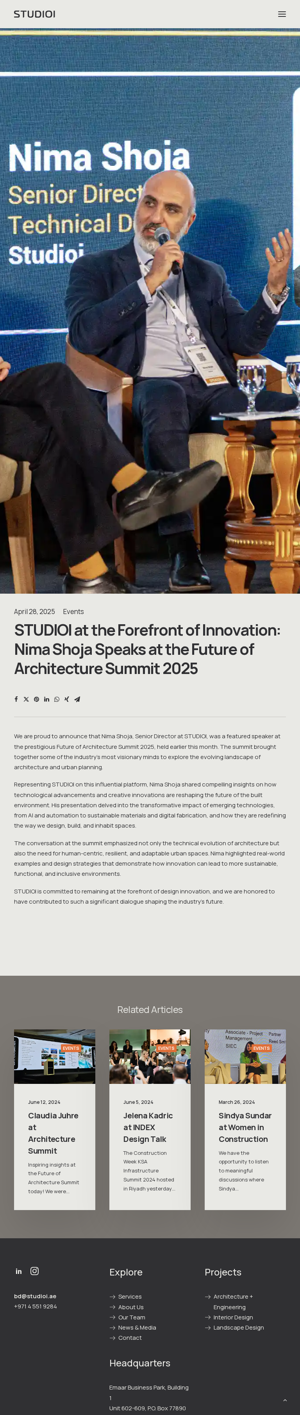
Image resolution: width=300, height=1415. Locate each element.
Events (73, 611)
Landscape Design (239, 1327)
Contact (130, 1337)
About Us (131, 1307)
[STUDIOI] (35, 14)
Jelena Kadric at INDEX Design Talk (148, 1127)
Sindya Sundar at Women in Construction (245, 1127)
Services (130, 1296)
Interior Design (233, 1317)
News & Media (137, 1327)
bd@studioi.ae (35, 1296)
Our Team (131, 1317)
